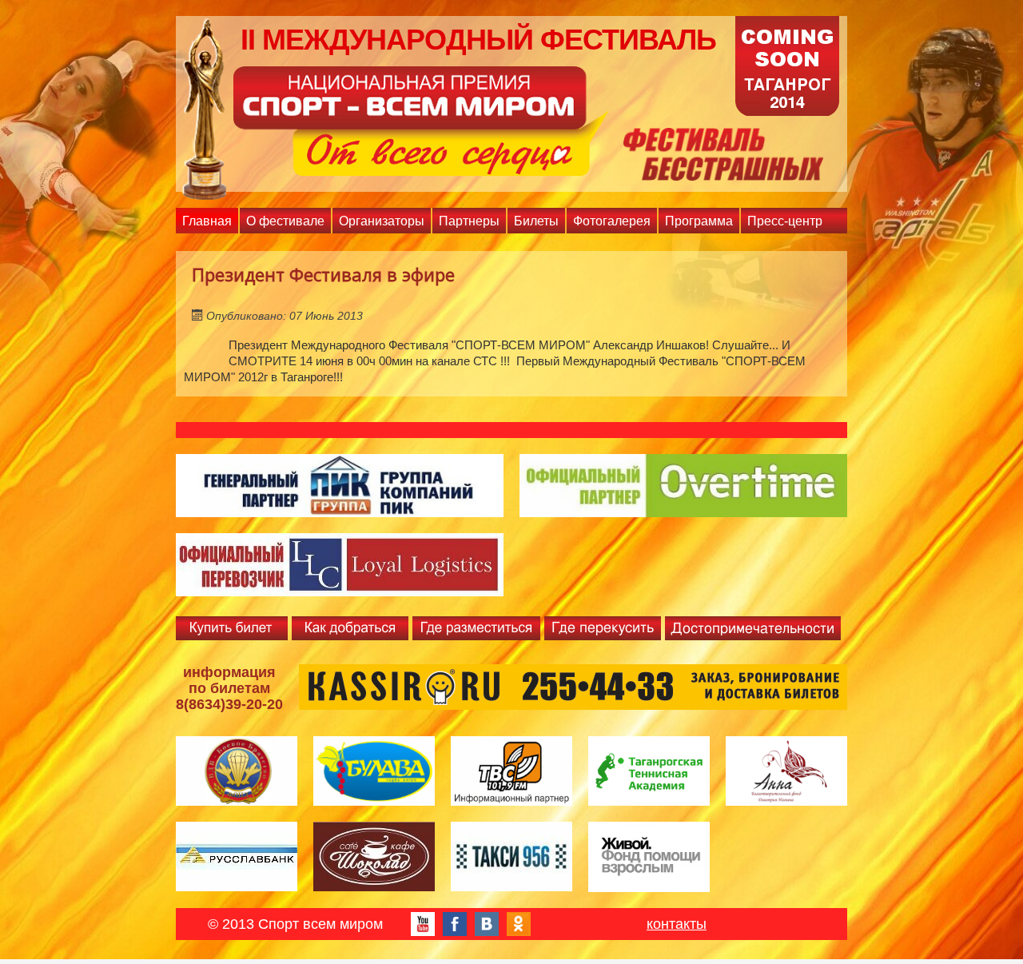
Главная (207, 220)
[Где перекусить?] (602, 627)
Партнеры (469, 220)
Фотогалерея (612, 220)
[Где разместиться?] (476, 627)
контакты (677, 924)
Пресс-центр (784, 220)
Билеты (536, 220)
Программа (699, 220)
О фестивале (285, 220)
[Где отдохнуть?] (753, 627)
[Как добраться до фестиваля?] (350, 627)
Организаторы (381, 220)
